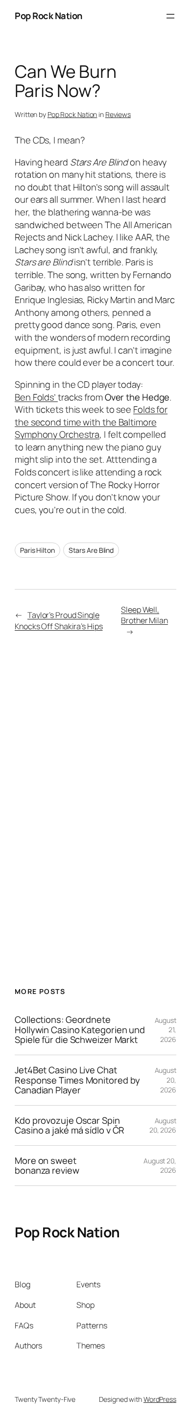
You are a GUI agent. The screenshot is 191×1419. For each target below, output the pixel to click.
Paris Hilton (37, 550)
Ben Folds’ (36, 397)
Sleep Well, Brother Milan (144, 615)
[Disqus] (95, 799)
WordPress (159, 1399)
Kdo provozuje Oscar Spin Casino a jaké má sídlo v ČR (69, 1125)
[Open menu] (170, 16)
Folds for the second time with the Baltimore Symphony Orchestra (91, 421)
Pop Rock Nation (48, 16)
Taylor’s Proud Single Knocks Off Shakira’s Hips (59, 621)
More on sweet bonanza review (47, 1166)
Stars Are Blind (91, 550)
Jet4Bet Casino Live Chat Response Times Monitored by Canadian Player (77, 1080)
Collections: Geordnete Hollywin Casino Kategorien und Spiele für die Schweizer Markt (80, 1030)
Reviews (118, 114)
